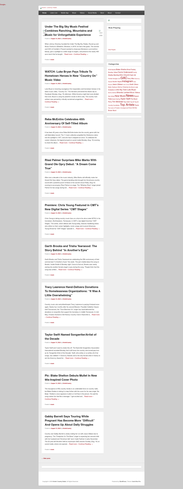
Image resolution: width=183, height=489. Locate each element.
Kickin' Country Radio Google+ (130, 476)
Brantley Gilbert (113, 72)
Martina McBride (112, 92)
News (130, 95)
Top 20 (132, 102)
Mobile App (65, 13)
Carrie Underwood (125, 72)
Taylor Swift (125, 98)
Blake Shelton (121, 69)
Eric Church (125, 75)
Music (74, 13)
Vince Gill (131, 108)
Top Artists (127, 104)
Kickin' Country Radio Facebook (120, 476)
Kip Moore (132, 87)
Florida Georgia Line (114, 78)
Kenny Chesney (123, 87)
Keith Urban (134, 84)
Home (44, 13)
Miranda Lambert (123, 92)
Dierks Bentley (113, 75)
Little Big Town (121, 89)
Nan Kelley (111, 96)
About (110, 13)
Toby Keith (126, 102)
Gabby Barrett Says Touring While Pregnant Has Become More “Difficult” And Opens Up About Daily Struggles (70, 420)
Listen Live (53, 13)
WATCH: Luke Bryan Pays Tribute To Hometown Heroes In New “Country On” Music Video (71, 76)
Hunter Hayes (117, 81)
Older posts (46, 458)
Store (102, 13)
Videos (82, 13)
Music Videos (135, 92)
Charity (135, 72)
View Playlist (111, 49)
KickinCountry (67, 38)
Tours (137, 105)
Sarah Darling (116, 99)
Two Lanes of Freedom (114, 108)
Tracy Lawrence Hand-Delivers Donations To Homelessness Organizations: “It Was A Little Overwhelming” (72, 291)
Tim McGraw (117, 101)
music (52, 59)
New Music (120, 95)
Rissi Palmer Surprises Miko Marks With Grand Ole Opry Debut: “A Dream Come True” (70, 164)
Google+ (3, 4)
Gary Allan (131, 78)
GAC (124, 77)
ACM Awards (112, 69)
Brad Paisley (131, 69)
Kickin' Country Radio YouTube (134, 476)
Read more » (68, 54)
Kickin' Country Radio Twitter (125, 476)
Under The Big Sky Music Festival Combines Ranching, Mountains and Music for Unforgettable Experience (68, 30)
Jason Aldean (117, 84)
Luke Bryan (131, 89)
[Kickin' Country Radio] (48, 7)
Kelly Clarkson (113, 87)
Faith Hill (133, 75)
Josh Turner (126, 84)
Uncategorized (124, 108)
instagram (127, 81)
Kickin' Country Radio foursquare (139, 476)
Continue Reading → (81, 54)
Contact (118, 13)
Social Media (92, 13)
